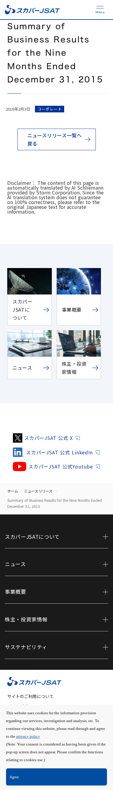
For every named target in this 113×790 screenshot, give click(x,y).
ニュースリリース (38, 490)
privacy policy (28, 736)
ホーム (12, 490)
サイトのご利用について (30, 696)
